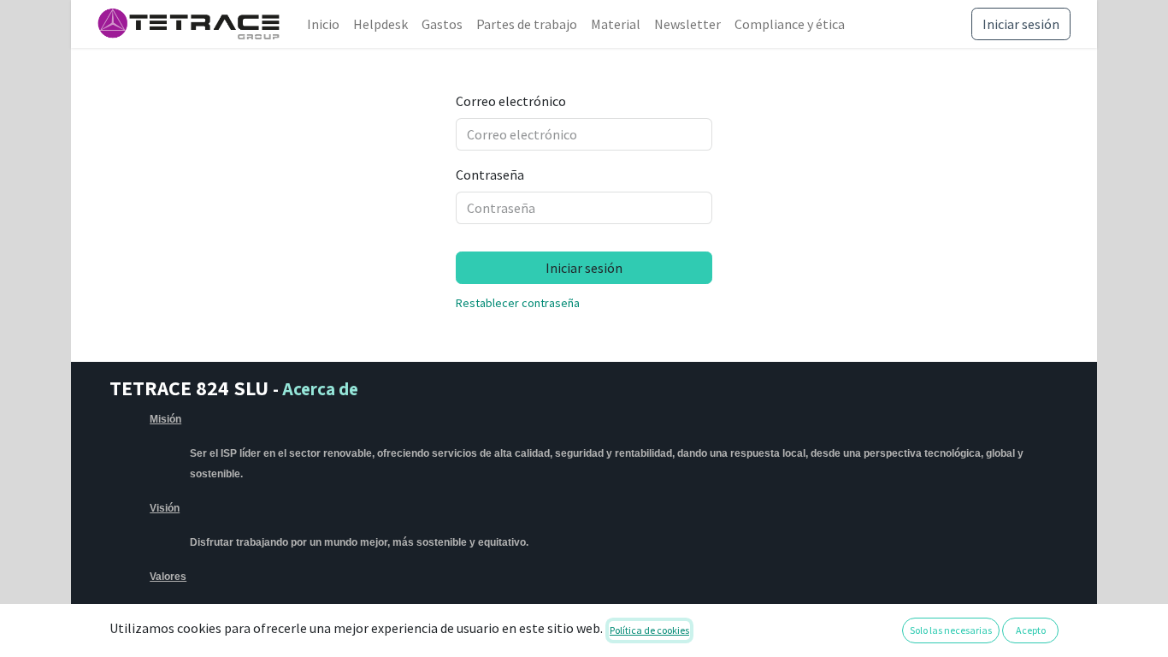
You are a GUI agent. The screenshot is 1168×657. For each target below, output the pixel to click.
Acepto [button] (1031, 630)
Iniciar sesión (1020, 24)
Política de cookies (649, 630)
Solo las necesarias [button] (951, 630)
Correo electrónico (511, 101)
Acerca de (320, 388)
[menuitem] (323, 24)
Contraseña (490, 174)
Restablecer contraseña (518, 303)
